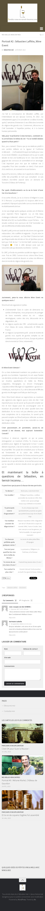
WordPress (22, 899)
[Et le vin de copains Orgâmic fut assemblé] (22, 800)
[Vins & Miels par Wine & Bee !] (41, 694)
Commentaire (9, 666)
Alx (35, 899)
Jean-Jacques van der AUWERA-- (20, 607)
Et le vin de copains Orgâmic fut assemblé (20, 815)
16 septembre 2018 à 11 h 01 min (20, 624)
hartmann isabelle (15, 622)
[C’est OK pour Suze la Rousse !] (22, 733)
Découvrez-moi (9, 706)
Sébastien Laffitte (12, 587)
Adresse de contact (30, 649)
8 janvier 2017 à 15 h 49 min (19, 609)
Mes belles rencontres (11, 35)
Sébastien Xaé (9, 50)
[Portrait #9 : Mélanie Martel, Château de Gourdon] (22, 765)
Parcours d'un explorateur (13, 746)
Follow (8, 578)
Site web (7, 657)
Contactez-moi (9, 711)
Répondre (12, 618)
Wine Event (22, 587)
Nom (6, 649)
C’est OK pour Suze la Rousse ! (15, 748)
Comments (10, 600)
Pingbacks (27, 600)
